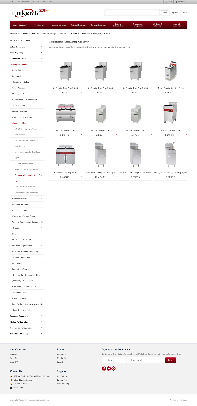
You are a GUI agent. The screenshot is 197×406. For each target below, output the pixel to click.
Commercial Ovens (59, 25)
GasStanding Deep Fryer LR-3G (65, 88)
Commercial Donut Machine (26, 192)
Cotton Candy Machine (22, 117)
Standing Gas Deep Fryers (65, 130)
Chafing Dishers (19, 298)
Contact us (174, 400)
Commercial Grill (19, 198)
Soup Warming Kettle (21, 257)
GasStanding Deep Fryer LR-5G (135, 88)
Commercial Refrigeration (138, 25)
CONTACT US (36, 2)
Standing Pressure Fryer (25, 187)
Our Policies (62, 376)
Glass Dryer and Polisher (22, 310)
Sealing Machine (19, 292)
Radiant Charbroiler (20, 204)
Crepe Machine (18, 88)
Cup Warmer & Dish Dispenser (25, 286)
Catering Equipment (78, 25)
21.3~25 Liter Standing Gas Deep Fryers (135, 173)
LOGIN (169, 2)
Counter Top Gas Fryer (24, 163)
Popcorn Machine (19, 111)
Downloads (61, 354)
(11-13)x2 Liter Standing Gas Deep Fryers (170, 173)
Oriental (15, 228)
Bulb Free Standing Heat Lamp (25, 251)
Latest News (14, 358)
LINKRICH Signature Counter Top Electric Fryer (28, 132)
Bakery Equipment (20, 25)
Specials (60, 362)
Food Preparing (39, 25)
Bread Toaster (18, 70)
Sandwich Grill (18, 105)
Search (164, 13)
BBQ (14, 234)
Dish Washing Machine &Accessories (27, 304)
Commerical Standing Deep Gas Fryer (95, 34)
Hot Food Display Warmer (23, 246)
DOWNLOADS (48, 2)
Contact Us (14, 362)
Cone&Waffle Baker (20, 82)
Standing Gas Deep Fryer (170, 130)
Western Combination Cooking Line (27, 222)
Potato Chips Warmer (21, 269)
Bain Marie (17, 263)
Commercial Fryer (72, 34)
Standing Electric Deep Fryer (26, 169)
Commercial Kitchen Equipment (34, 34)
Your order (180, 13)
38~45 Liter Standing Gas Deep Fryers (100, 173)
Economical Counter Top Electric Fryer (28, 155)
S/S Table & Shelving (157, 25)
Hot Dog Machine (19, 94)
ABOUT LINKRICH (23, 2)
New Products (62, 358)
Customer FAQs (63, 384)
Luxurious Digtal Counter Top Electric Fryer (27, 143)
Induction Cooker (19, 210)
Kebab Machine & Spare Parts (24, 100)
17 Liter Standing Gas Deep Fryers (170, 88)
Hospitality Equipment (177, 25)
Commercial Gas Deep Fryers (65, 173)
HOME (12, 2)
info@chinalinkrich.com (23, 380)
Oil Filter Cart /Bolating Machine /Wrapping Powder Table (26, 278)
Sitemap (184, 400)
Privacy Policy (62, 380)
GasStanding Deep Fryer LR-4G (100, 88)
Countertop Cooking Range (23, 216)
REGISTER (181, 2)
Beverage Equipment (98, 25)
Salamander (17, 76)
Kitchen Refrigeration (118, 25)
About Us (13, 354)
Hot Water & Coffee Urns (22, 240)
